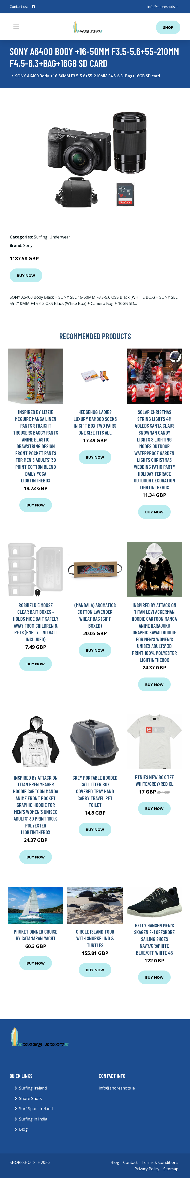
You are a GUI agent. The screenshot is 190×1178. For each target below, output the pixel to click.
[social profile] (33, 6)
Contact (130, 1162)
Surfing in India (33, 1119)
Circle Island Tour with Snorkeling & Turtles (95, 938)
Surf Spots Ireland (36, 1108)
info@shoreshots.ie (162, 6)
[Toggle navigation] (16, 26)
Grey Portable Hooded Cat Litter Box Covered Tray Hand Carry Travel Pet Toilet (95, 791)
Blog (23, 1129)
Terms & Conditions (160, 1162)
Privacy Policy (147, 1169)
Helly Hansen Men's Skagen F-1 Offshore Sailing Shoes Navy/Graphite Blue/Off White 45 (154, 939)
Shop (168, 27)
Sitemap (170, 1169)
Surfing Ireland (33, 1088)
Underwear (59, 237)
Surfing (41, 237)
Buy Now (26, 275)
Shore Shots (30, 1098)
